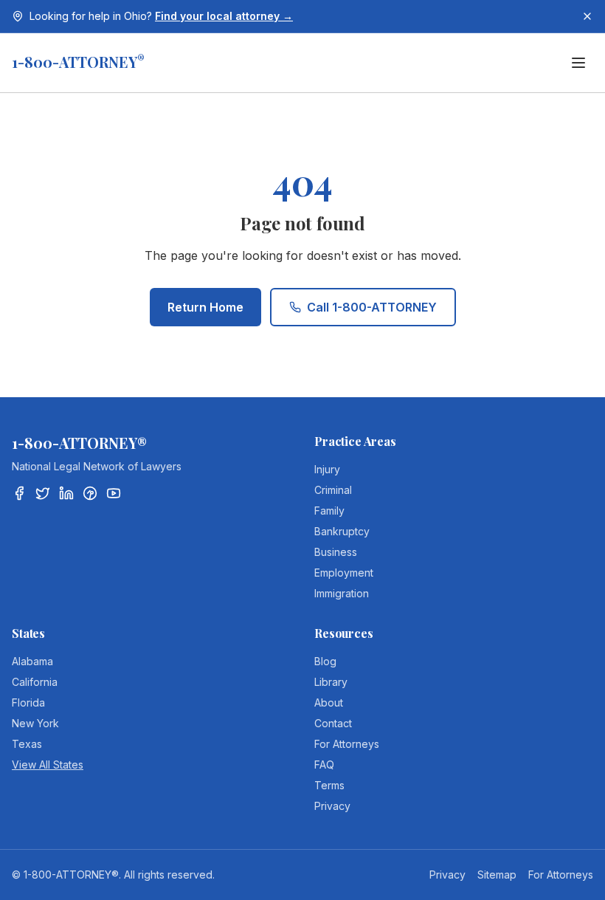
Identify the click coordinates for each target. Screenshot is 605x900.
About (328, 702)
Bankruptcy (342, 531)
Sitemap (496, 874)
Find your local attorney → (224, 16)
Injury (327, 469)
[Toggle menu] (578, 63)
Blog (325, 661)
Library (331, 682)
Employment (343, 572)
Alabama (32, 661)
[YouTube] (113, 493)
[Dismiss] (587, 16)
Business (335, 552)
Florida (28, 702)
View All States (47, 764)
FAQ (324, 764)
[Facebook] (19, 493)
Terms (329, 785)
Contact (333, 723)
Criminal (333, 490)
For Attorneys (346, 744)
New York (35, 723)
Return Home (205, 307)
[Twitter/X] (42, 493)
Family (329, 510)
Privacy (332, 806)
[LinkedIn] (66, 493)
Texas (27, 744)
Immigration (341, 593)
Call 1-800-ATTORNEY (372, 307)
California (35, 682)
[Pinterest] (90, 493)
